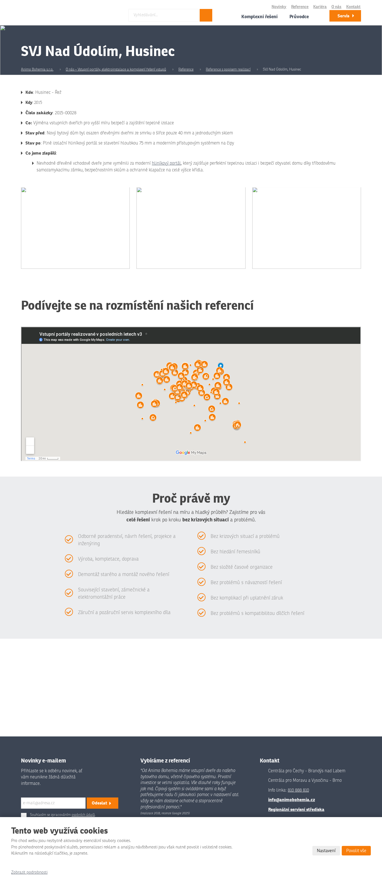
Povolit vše (356, 850)
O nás (336, 6)
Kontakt (353, 6)
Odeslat (99, 803)
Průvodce (299, 16)
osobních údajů (83, 815)
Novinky (279, 6)
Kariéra (320, 6)
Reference (299, 6)
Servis (343, 16)
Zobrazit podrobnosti (29, 872)
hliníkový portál (166, 163)
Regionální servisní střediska (296, 809)
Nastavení (326, 850)
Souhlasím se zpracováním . (63, 815)
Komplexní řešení (259, 16)
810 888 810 (298, 790)
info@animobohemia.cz (291, 800)
